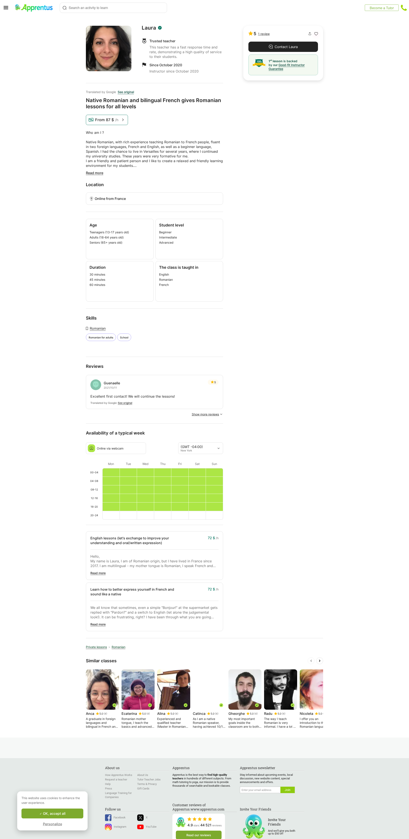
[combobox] (113, 8)
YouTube (151, 826)
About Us (142, 775)
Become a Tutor (382, 7)
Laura (149, 28)
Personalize (52, 824)
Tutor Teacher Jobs (149, 779)
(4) (105, 713)
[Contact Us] (404, 8)
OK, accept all (53, 813)
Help (108, 784)
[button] (316, 33)
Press (108, 788)
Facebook (120, 817)
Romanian (98, 328)
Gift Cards (143, 788)
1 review (264, 34)
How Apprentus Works (118, 775)
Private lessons (96, 647)
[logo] (35, 8)
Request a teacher (116, 779)
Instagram (120, 826)
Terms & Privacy (147, 784)
